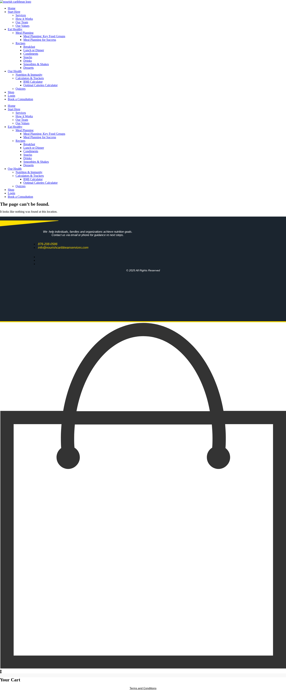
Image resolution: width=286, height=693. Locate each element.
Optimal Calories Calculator (40, 85)
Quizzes (20, 88)
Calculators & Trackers (30, 78)
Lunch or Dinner (33, 50)
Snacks (27, 57)
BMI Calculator (33, 81)
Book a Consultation (20, 99)
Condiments (30, 53)
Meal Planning (24, 32)
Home (11, 8)
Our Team (22, 22)
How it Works (24, 18)
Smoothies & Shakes (36, 64)
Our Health (15, 71)
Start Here (14, 11)
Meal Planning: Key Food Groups (44, 36)
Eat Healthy (15, 29)
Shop (11, 92)
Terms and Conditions (143, 688)
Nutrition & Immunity (29, 74)
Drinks (27, 60)
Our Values (22, 25)
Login (11, 95)
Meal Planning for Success (39, 39)
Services (21, 15)
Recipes (20, 43)
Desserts (28, 67)
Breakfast (29, 46)
